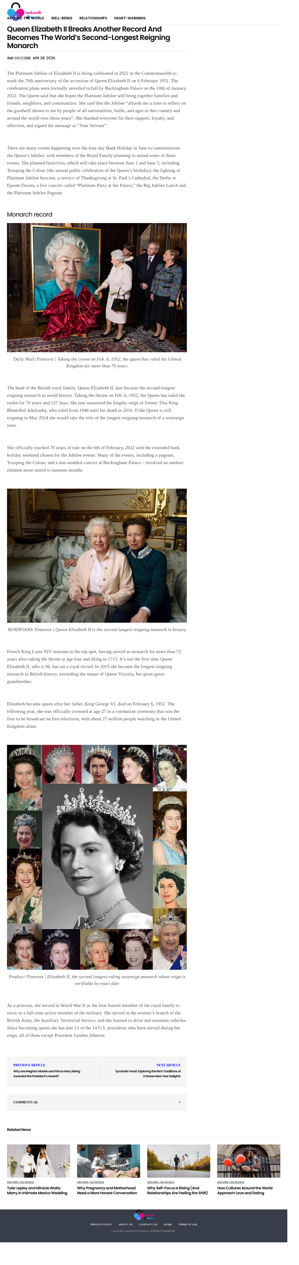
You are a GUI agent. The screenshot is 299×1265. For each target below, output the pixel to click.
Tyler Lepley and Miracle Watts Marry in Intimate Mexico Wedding (37, 1190)
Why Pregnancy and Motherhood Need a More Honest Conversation (107, 1190)
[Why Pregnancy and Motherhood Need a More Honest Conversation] (108, 1161)
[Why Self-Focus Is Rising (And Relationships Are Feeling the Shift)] (178, 1161)
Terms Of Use (187, 1224)
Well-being (61, 18)
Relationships (93, 18)
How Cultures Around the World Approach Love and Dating (244, 1190)
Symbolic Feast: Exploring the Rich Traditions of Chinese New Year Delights (148, 1073)
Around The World (25, 18)
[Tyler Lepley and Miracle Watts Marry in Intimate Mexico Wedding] (38, 1161)
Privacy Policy (101, 1224)
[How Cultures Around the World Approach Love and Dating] (248, 1161)
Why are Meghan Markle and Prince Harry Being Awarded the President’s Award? (46, 1073)
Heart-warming (130, 18)
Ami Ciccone (19, 58)
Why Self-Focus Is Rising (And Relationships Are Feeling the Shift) (177, 1190)
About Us (125, 1224)
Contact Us (148, 1224)
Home (168, 1224)
